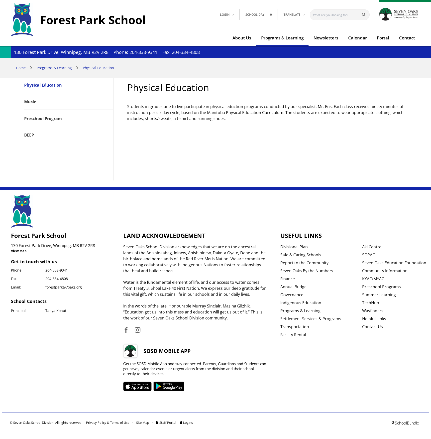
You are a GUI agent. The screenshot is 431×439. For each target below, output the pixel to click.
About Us (241, 38)
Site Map (142, 422)
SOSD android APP (169, 386)
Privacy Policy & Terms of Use (107, 422)
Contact (407, 38)
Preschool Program (43, 119)
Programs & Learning (282, 38)
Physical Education (98, 67)
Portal (383, 38)
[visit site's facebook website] (126, 330)
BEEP (29, 135)
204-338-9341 (56, 270)
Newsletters (326, 38)
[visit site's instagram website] (137, 330)
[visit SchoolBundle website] (405, 423)
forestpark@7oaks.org (63, 287)
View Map (18, 251)
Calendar (357, 38)
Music (30, 102)
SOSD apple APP (137, 386)
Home (21, 67)
